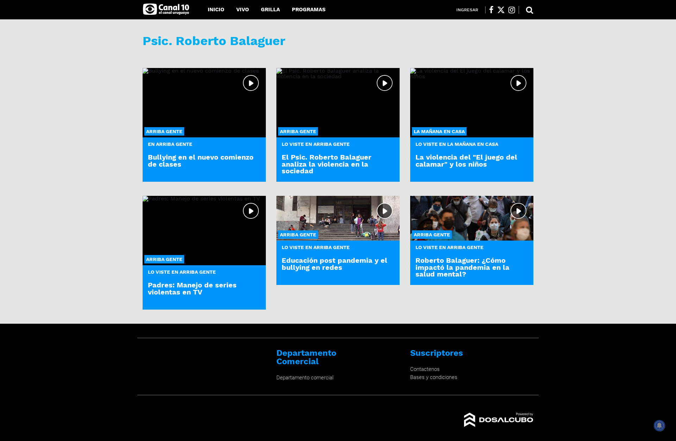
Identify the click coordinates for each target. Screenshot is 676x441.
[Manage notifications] (659, 425)
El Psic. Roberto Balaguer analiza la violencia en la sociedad (326, 164)
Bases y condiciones (433, 377)
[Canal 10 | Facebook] (491, 10)
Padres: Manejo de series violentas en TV (192, 288)
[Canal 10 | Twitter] (501, 10)
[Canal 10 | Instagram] (512, 10)
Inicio (216, 9)
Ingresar (467, 9)
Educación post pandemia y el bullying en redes (334, 263)
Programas (309, 9)
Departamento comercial (304, 377)
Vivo (242, 9)
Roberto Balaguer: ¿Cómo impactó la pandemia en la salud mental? (462, 267)
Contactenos (425, 369)
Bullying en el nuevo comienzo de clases (201, 160)
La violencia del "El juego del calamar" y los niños (466, 160)
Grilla (270, 9)
